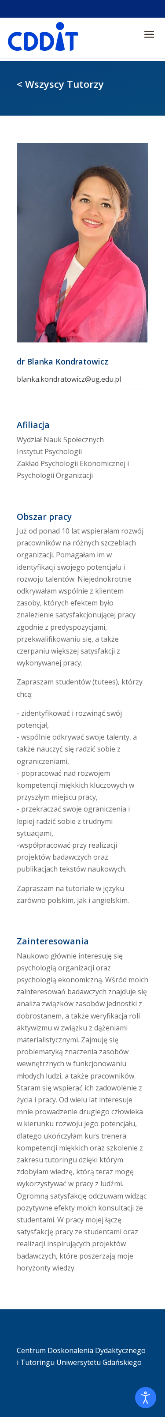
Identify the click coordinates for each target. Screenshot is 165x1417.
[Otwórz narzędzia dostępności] (145, 1397)
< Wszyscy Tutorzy (60, 83)
